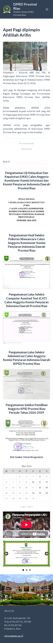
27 (6, 498)
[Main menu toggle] (47, 9)
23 (26, 493)
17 (33, 487)
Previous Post (26, 143)
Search (6, 161)
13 (6, 487)
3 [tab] (30, 570)
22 (20, 493)
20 (6, 493)
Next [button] (46, 554)
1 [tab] (23, 570)
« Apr (23, 506)
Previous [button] (6, 554)
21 (13, 493)
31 (33, 498)
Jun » (30, 506)
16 (26, 487)
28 (13, 498)
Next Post (26, 149)
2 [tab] (26, 570)
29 (20, 498)
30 (26, 498)
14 (13, 487)
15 (20, 487)
